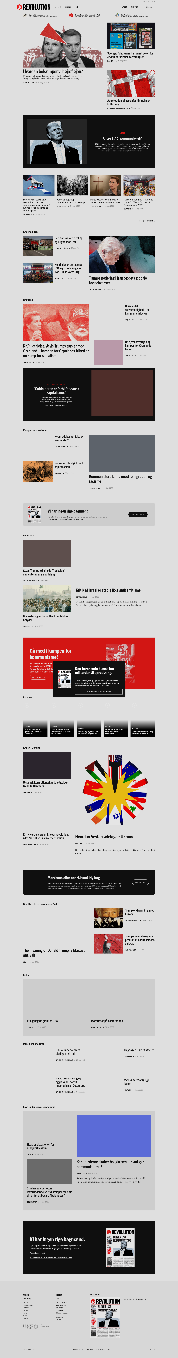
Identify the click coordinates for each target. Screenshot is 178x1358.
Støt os (153, 1)
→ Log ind (146, 1)
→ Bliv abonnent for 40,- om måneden (98, 691)
